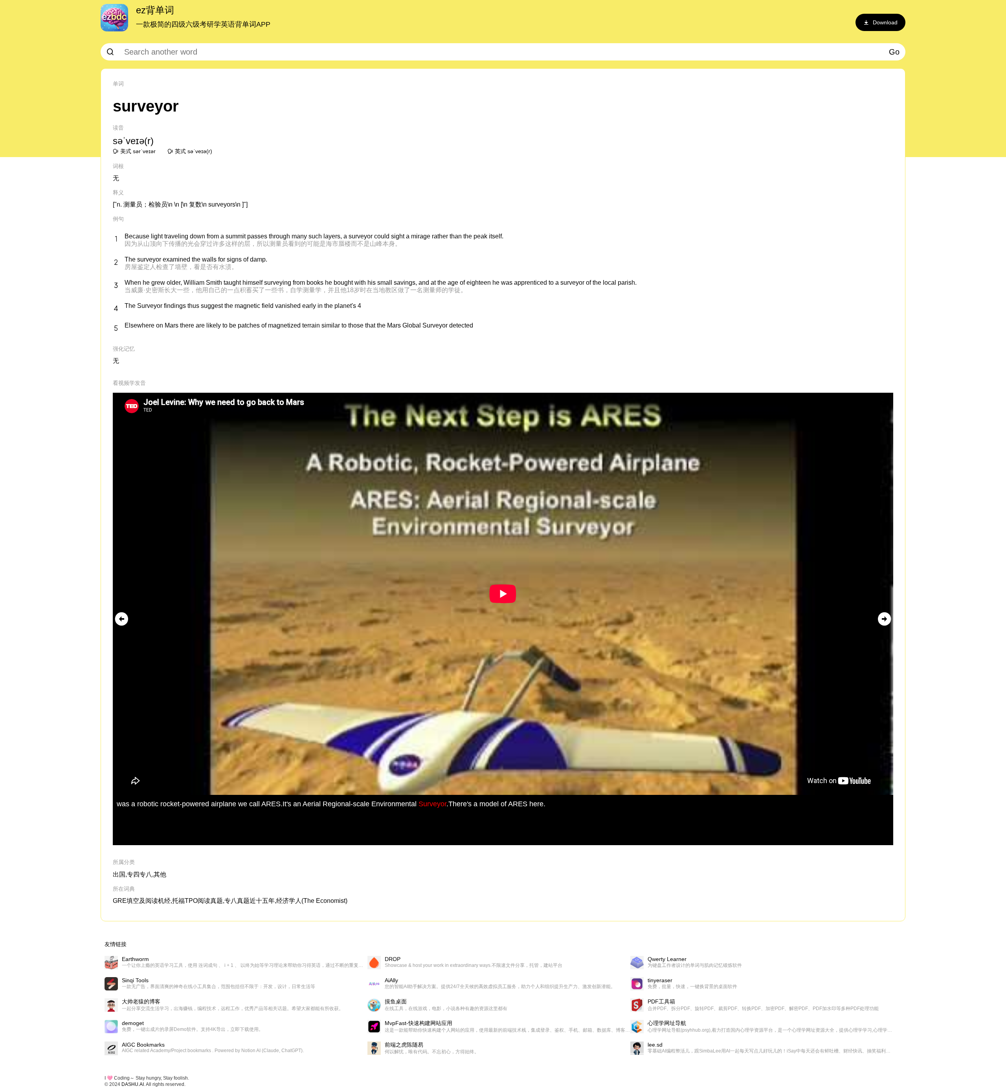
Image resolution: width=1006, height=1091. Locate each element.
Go (894, 52)
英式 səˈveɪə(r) (193, 151)
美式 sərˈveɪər (138, 151)
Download (885, 22)
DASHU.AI (132, 1084)
